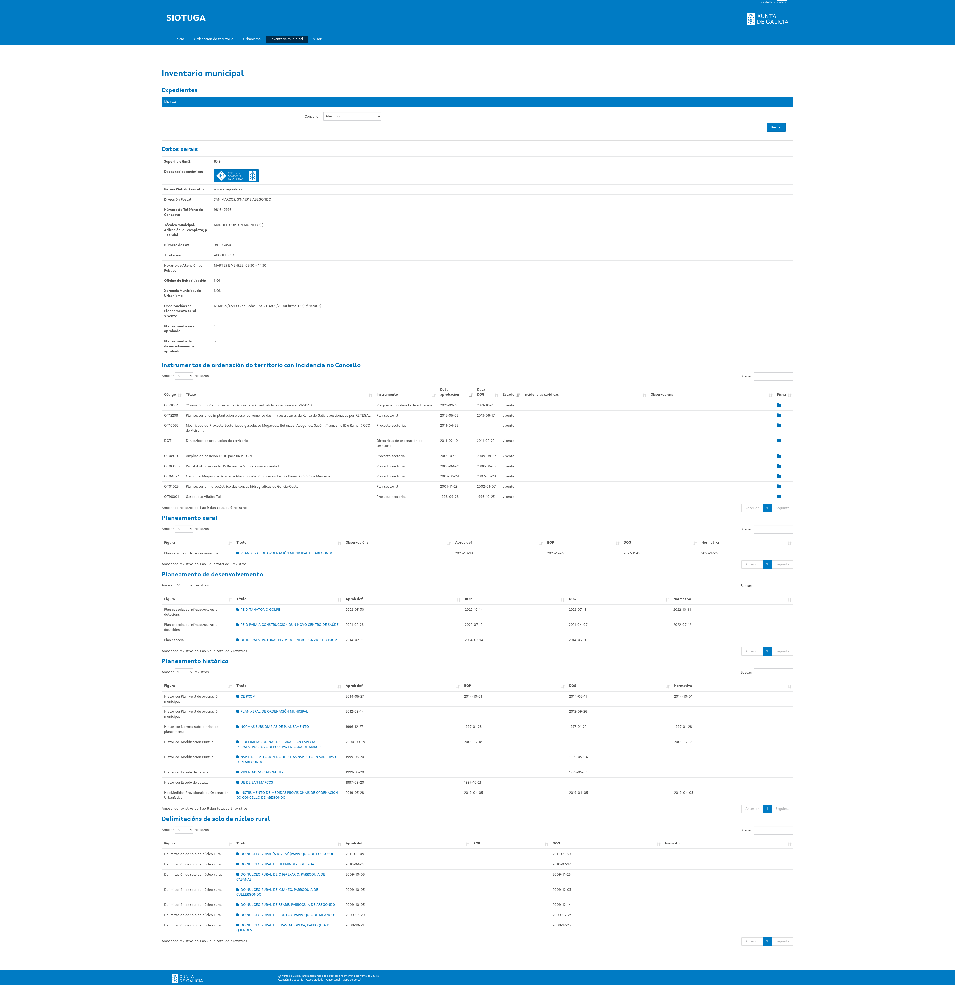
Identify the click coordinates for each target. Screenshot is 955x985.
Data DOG (481, 392)
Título (191, 394)
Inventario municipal (287, 39)
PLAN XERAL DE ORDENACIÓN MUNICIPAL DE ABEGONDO (287, 553)
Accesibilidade (314, 980)
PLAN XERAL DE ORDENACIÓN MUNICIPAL (274, 711)
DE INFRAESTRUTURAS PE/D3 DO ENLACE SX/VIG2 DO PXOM (289, 640)
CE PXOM (248, 696)
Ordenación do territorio (213, 39)
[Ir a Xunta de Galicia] (187, 978)
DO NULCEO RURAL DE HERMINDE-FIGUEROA (277, 864)
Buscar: (746, 376)
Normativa (710, 542)
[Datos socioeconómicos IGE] (236, 175)
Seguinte (782, 508)
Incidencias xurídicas (541, 394)
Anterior (752, 508)
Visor (317, 39)
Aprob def (463, 542)
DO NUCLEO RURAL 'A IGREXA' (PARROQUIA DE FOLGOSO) (287, 854)
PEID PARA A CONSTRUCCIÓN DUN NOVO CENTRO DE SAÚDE (290, 625)
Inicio (179, 39)
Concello (311, 116)
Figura (169, 542)
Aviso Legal (333, 980)
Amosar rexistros (185, 376)
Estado (508, 394)
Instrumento (387, 394)
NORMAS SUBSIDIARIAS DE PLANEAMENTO (275, 727)
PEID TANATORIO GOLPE (260, 609)
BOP (550, 542)
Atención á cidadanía (290, 980)
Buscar (776, 127)
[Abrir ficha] (779, 405)
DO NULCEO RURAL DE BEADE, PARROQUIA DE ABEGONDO (288, 905)
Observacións (662, 394)
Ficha (781, 394)
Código (170, 394)
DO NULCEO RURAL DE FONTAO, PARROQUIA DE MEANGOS (288, 915)
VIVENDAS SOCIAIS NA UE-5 (263, 772)
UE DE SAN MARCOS (257, 782)
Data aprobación (449, 392)
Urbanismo (252, 39)
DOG (627, 542)
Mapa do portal (351, 980)
